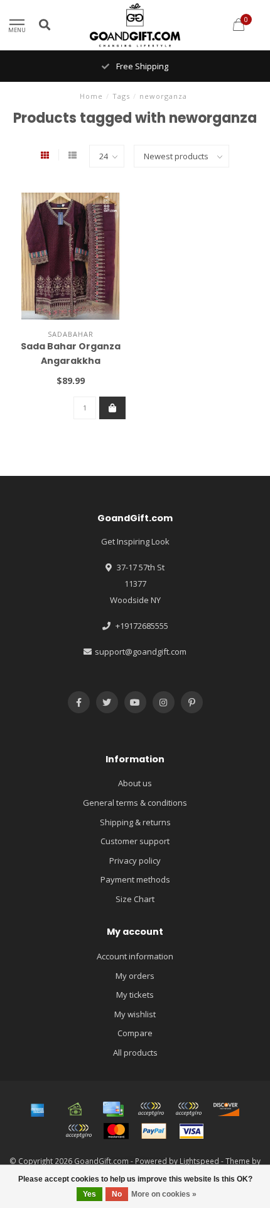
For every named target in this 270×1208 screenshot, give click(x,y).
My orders (135, 975)
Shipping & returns (135, 822)
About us (135, 783)
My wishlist (135, 1014)
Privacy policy (135, 860)
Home (91, 96)
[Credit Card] (113, 1109)
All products (135, 1052)
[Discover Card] (226, 1109)
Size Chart (135, 899)
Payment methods (135, 879)
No (117, 1194)
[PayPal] (154, 1131)
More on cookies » (164, 1194)
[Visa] (191, 1131)
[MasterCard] (116, 1131)
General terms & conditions (135, 802)
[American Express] (37, 1109)
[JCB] (78, 1131)
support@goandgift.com (140, 651)
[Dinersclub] (188, 1109)
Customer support (135, 841)
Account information (135, 956)
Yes (89, 1194)
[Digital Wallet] (150, 1109)
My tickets (135, 994)
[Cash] (75, 1109)
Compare (135, 1033)
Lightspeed (199, 1161)
